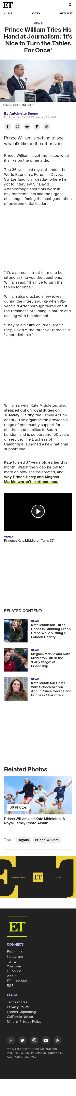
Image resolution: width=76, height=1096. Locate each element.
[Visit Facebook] (11, 1041)
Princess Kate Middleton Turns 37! (29, 541)
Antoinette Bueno (23, 113)
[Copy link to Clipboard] (46, 127)
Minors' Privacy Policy (24, 1021)
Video (36, 14)
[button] (38, 511)
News (38, 23)
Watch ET (66, 14)
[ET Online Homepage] (9, 5)
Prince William (47, 840)
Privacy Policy (18, 1007)
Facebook (14, 951)
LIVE (9, 14)
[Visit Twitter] (22, 1041)
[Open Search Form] (70, 5)
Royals (23, 840)
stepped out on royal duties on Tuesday (32, 413)
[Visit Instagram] (34, 1041)
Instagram (15, 956)
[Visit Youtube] (46, 1040)
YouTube (14, 966)
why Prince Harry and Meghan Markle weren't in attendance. (31, 479)
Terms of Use (17, 1002)
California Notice (20, 1016)
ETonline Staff (18, 981)
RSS (10, 985)
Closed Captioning (21, 1012)
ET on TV (14, 971)
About (12, 976)
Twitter (12, 961)
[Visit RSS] (58, 1041)
